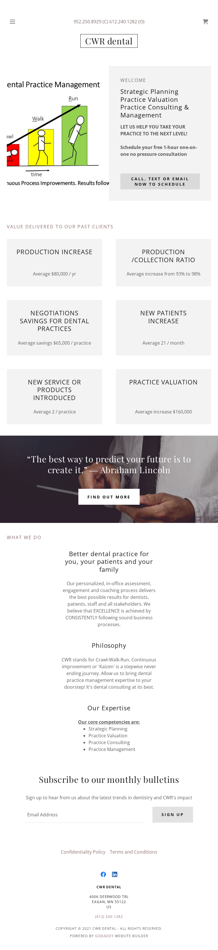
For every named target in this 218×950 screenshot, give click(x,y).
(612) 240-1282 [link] (109, 916)
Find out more (109, 497)
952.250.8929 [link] (87, 21)
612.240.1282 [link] (123, 21)
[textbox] (85, 815)
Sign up (173, 814)
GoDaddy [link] (104, 936)
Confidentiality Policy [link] (83, 852)
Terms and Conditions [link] (133, 852)
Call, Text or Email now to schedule (160, 181)
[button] (16, 21)
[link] (205, 21)
